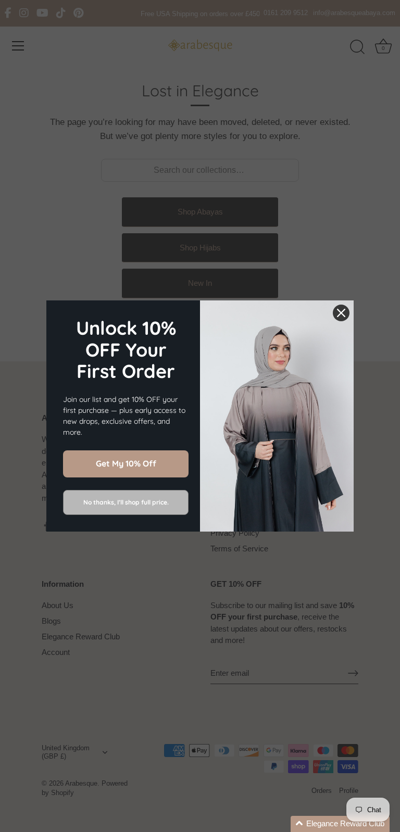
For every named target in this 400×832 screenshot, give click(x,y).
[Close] (341, 312)
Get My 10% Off (126, 463)
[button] (340, 824)
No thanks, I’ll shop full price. (126, 502)
